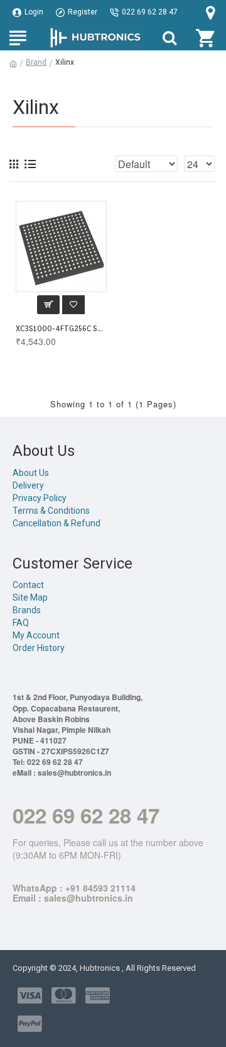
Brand (36, 62)
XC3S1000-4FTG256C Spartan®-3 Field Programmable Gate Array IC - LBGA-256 (61, 328)
